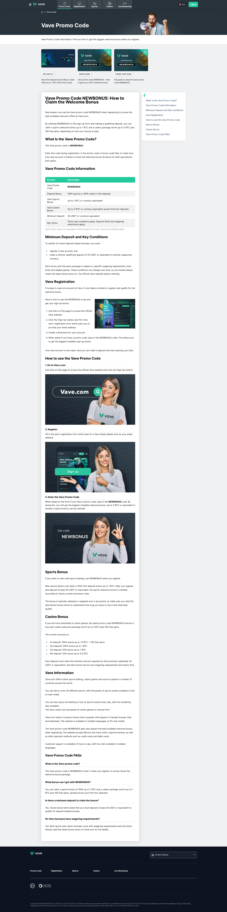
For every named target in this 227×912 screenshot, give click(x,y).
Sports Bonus (152, 124)
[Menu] (30, 5)
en (183, 4)
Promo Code (36, 871)
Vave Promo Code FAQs (158, 134)
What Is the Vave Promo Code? (161, 100)
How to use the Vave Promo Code (163, 120)
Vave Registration (154, 115)
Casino (96, 871)
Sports (75, 871)
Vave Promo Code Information (161, 105)
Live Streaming (121, 871)
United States (161, 854)
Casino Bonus (152, 129)
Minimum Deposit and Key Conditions (164, 110)
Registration (56, 871)
